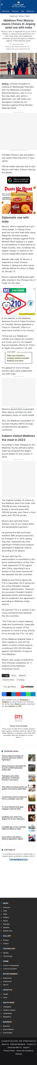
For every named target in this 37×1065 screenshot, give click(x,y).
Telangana (15, 11)
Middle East (30, 11)
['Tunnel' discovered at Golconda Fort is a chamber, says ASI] (31, 797)
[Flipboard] (27, 686)
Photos (6, 940)
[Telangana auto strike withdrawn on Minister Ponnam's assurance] (31, 777)
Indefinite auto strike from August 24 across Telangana (13, 818)
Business (6, 1026)
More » (18, 737)
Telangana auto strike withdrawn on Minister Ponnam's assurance (10, 778)
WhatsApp (24, 700)
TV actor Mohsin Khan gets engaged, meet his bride (12, 808)
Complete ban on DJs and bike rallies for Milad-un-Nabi (14, 828)
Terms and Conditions (24, 1051)
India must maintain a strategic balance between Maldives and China (18, 358)
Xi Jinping (20, 680)
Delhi (5, 914)
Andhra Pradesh (9, 1010)
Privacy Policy (9, 1051)
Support (26, 1047)
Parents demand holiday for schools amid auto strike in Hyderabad (12, 758)
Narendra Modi (8, 680)
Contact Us (31, 1044)
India (22, 11)
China (14, 675)
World (27, 16)
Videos (6, 943)
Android (11, 706)
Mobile (5, 953)
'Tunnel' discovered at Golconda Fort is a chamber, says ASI (14, 798)
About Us (5, 1044)
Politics (6, 917)
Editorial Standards (17, 1044)
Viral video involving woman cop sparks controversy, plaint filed (14, 788)
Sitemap (18, 1054)
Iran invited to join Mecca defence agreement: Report (12, 838)
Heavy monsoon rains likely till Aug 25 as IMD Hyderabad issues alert (14, 768)
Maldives (22, 675)
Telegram (5, 702)
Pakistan (6, 924)
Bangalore (7, 1017)
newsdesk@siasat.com (18, 860)
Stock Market (8, 1029)
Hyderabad (5, 11)
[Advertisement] (18, 131)
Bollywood (7, 978)
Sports (5, 985)
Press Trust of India (18, 44)
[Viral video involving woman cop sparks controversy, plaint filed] (31, 787)
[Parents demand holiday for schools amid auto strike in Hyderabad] (31, 757)
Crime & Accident (10, 969)
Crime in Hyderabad (11, 965)
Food (5, 997)
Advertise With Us (15, 1047)
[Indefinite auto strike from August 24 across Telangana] (31, 817)
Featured (6, 907)
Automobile (7, 1033)
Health (5, 994)
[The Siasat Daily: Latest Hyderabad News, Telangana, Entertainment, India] (18, 4)
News (21, 16)
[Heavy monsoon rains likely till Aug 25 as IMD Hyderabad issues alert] (31, 767)
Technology (7, 956)
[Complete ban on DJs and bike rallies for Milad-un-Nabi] (31, 827)
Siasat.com (13, 16)
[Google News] (9, 687)
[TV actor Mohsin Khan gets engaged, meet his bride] (31, 807)
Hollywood (7, 981)
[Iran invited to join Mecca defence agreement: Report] (31, 837)
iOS (20, 706)
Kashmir (6, 927)
